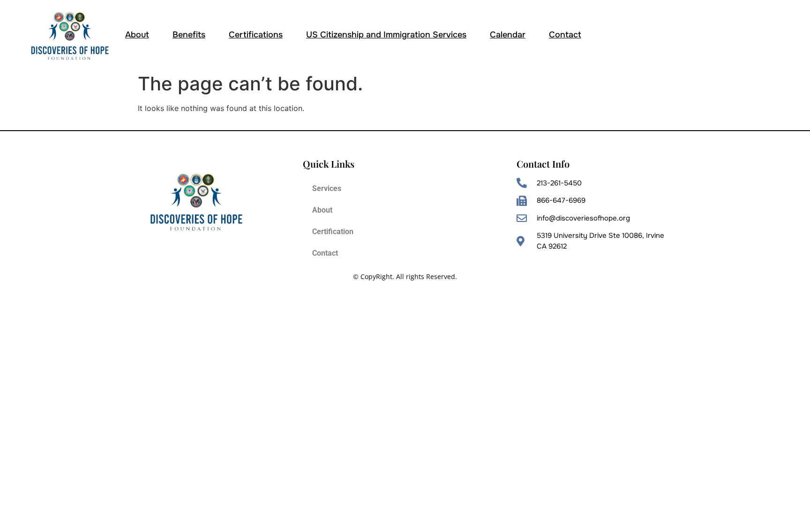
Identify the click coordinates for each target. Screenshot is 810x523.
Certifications (256, 34)
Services (326, 188)
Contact (565, 34)
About (137, 34)
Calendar (507, 34)
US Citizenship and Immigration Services (386, 34)
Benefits (188, 34)
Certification (332, 231)
